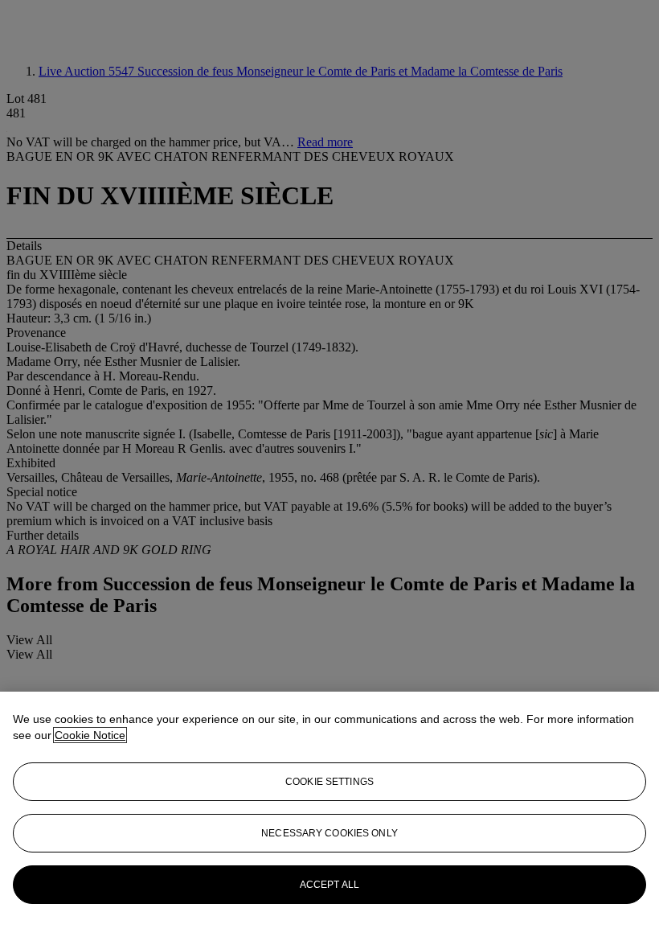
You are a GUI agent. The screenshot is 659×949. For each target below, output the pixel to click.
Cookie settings (329, 781)
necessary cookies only (329, 833)
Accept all (329, 884)
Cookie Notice (90, 735)
